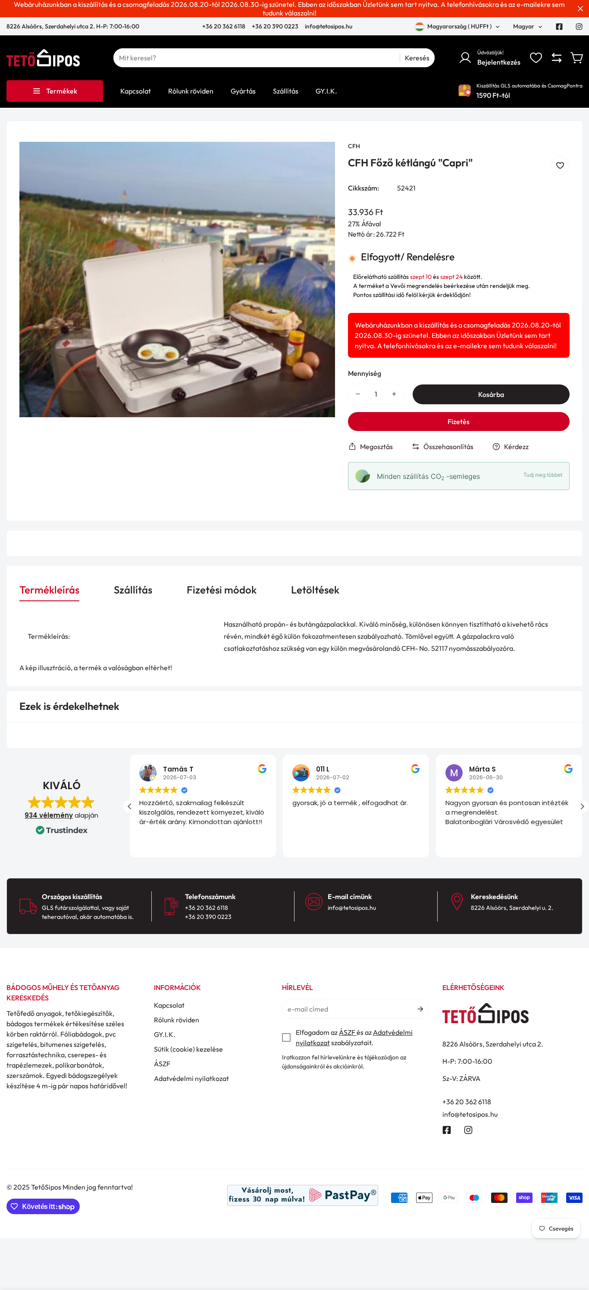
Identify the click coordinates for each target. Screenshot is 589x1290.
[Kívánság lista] (536, 58)
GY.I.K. (164, 1034)
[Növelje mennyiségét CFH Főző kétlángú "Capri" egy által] (394, 394)
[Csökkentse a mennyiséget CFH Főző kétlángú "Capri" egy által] (357, 394)
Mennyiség (364, 373)
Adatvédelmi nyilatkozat (191, 1078)
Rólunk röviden (176, 1019)
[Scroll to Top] (572, 1243)
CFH (354, 146)
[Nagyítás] (316, 159)
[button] (577, 58)
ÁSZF (162, 1063)
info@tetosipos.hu (328, 26)
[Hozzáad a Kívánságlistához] (560, 165)
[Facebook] (559, 26)
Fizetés (459, 421)
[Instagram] (579, 26)
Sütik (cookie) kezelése (188, 1049)
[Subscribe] (419, 1009)
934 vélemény (49, 815)
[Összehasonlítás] (556, 58)
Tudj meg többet (542, 475)
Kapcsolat (169, 1005)
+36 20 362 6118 (224, 26)
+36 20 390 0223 (275, 26)
